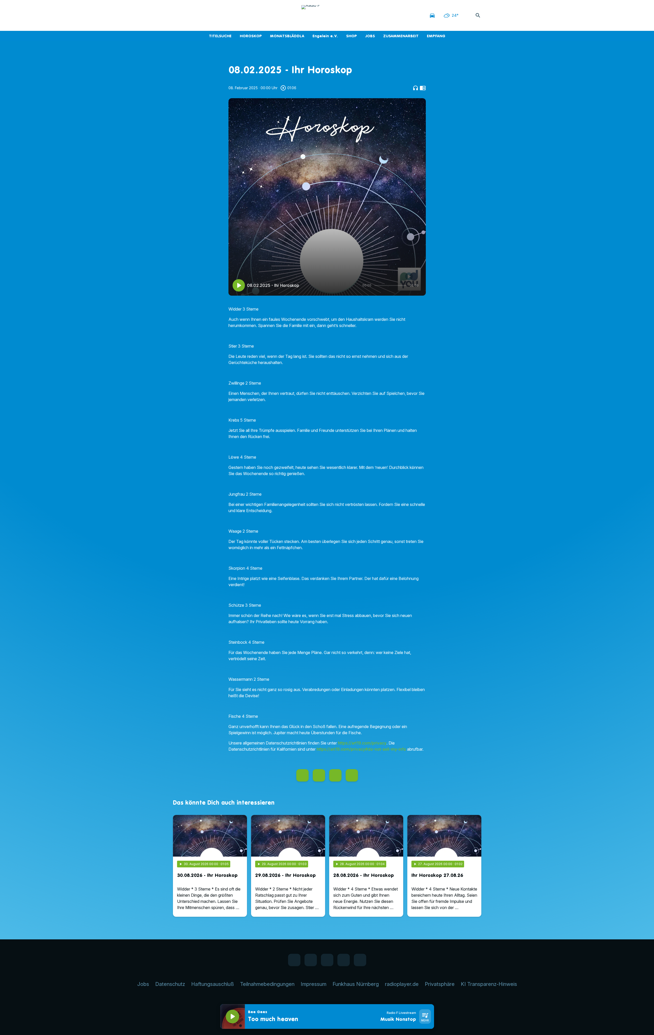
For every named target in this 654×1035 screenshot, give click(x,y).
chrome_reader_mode (423, 88)
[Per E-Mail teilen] (352, 775)
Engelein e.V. (325, 36)
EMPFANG (436, 36)
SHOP (351, 36)
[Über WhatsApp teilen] (335, 775)
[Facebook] (178, 15)
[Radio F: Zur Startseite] (327, 15)
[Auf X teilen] (319, 775)
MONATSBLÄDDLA (287, 36)
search (478, 15)
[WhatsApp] (188, 15)
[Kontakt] (219, 15)
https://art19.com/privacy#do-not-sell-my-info (361, 749)
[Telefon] (209, 15)
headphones (415, 88)
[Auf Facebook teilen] (302, 775)
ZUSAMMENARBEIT (401, 36)
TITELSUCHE (220, 36)
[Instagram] (199, 15)
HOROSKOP (251, 36)
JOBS (370, 36)
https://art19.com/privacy (362, 743)
